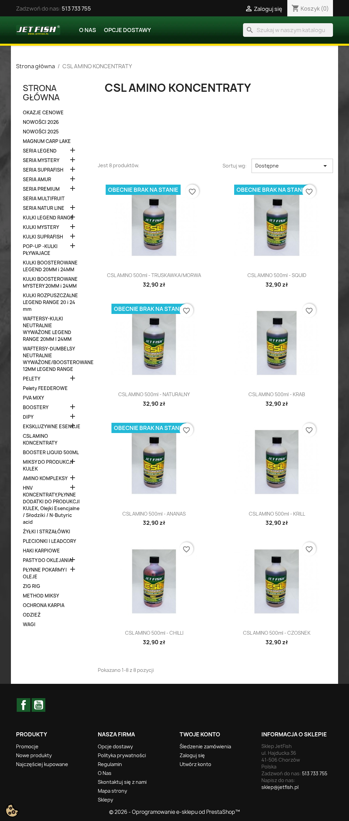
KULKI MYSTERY (41, 227)
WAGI (29, 624)
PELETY (31, 379)
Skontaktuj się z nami (122, 782)
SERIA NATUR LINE (43, 208)
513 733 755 (76, 8)
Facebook (23, 705)
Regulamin (110, 764)
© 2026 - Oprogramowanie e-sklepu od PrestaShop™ (174, 812)
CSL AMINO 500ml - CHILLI (154, 633)
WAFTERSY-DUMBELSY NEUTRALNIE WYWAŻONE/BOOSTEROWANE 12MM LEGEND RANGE (52, 359)
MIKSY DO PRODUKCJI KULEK (48, 465)
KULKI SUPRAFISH (43, 237)
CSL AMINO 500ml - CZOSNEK (276, 633)
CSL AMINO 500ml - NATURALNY (154, 394)
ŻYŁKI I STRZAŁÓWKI (46, 532)
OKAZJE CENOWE (43, 113)
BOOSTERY (35, 407)
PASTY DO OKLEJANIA (47, 560)
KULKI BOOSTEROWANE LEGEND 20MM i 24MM (50, 266)
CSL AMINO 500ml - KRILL (277, 513)
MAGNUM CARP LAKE (47, 141)
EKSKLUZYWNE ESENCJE (51, 426)
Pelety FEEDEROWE (45, 388)
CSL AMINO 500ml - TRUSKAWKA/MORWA (154, 275)
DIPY (28, 417)
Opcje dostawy (127, 30)
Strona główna (41, 92)
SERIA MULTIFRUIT (44, 199)
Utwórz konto (195, 764)
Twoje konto (200, 734)
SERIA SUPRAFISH (43, 170)
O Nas (87, 30)
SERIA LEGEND (40, 151)
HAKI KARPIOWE (41, 551)
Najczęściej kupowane (42, 764)
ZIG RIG (31, 586)
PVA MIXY (33, 398)
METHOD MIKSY (41, 596)
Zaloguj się (192, 755)
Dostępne (292, 166)
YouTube (38, 705)
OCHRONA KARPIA (43, 605)
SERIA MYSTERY (41, 160)
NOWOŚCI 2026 (41, 122)
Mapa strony (112, 791)
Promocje (27, 746)
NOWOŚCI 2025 (41, 132)
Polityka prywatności (122, 755)
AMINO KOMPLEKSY (45, 478)
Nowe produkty (34, 755)
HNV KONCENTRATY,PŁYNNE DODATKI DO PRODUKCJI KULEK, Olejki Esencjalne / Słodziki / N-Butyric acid (51, 505)
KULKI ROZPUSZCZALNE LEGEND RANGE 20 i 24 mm (50, 302)
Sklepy (105, 799)
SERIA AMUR (37, 179)
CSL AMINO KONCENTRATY (40, 439)
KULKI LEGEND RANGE (48, 218)
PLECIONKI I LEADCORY (49, 541)
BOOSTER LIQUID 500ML (51, 452)
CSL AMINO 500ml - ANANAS (154, 513)
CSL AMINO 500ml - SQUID (276, 275)
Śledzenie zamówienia (205, 746)
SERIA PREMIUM (41, 189)
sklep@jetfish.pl (280, 787)
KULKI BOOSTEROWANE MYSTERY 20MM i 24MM (50, 282)
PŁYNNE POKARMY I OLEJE (45, 573)
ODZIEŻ (32, 615)
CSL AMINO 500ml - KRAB (276, 394)
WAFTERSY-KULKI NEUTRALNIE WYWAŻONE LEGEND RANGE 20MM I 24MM (47, 329)
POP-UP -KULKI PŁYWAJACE (40, 249)
